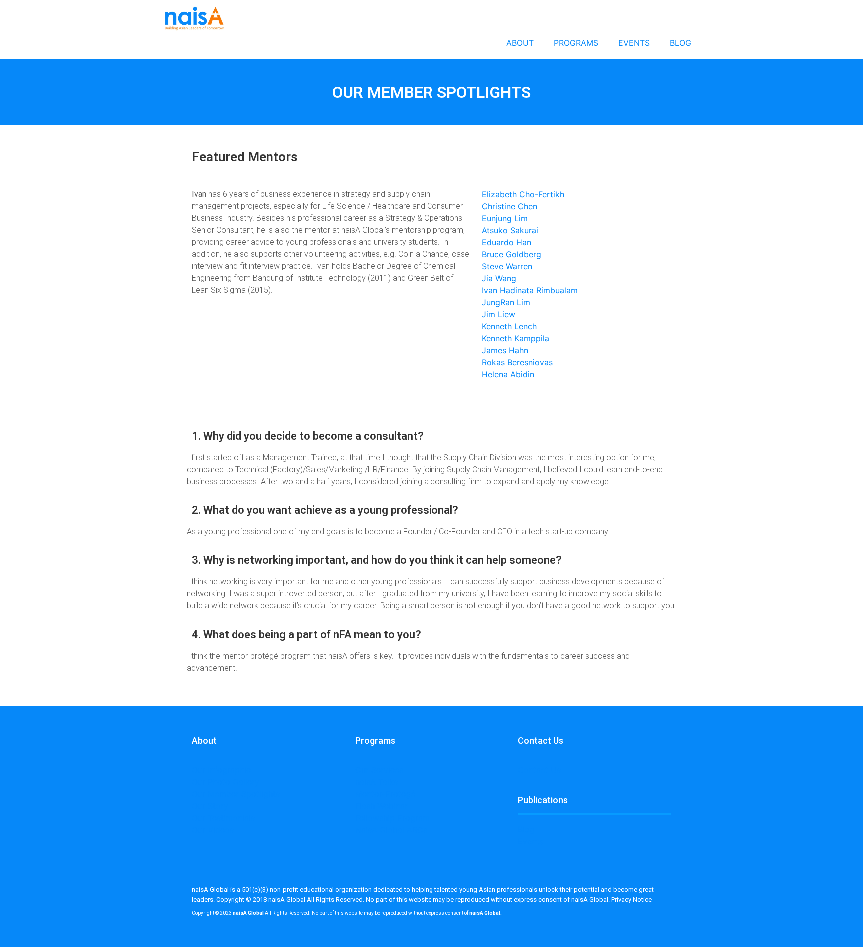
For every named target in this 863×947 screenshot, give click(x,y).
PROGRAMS (576, 43)
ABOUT (520, 43)
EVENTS (634, 43)
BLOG (680, 43)
